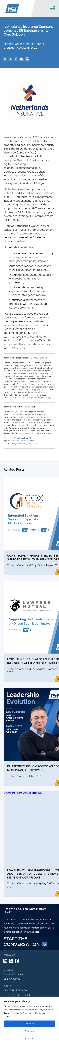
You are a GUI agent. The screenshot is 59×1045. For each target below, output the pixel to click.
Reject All (29, 1039)
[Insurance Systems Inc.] (17, 8)
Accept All (29, 1023)
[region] (29, 1021)
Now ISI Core (26, 160)
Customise (29, 1031)
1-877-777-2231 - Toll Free (19, 995)
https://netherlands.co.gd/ (40, 397)
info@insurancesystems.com (24, 443)
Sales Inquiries (12, 978)
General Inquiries (13, 974)
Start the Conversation (23, 941)
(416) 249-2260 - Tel (15, 990)
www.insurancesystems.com (21, 441)
